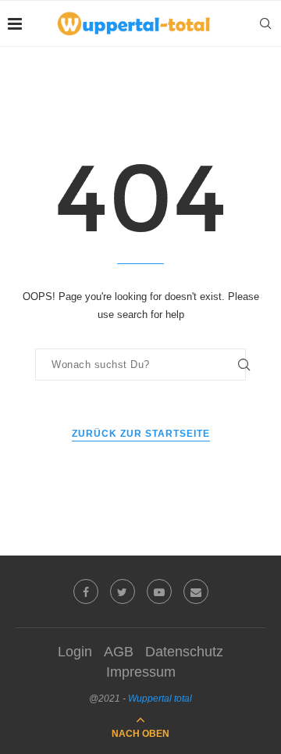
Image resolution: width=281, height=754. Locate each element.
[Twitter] (122, 591)
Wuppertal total (160, 698)
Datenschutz (184, 651)
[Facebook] (85, 591)
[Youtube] (159, 591)
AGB (118, 651)
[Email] (195, 591)
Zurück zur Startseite (141, 433)
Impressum (141, 672)
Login (75, 651)
